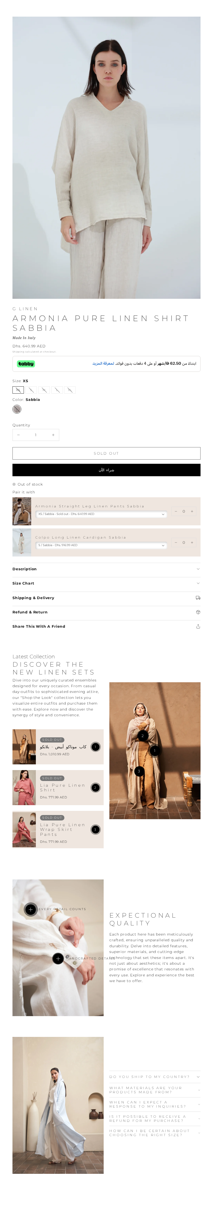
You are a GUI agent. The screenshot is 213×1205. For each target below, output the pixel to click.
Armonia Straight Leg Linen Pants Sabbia (90, 506)
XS (20, 391)
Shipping (18, 351)
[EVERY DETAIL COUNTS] (30, 909)
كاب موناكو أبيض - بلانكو (63, 746)
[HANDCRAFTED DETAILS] (58, 959)
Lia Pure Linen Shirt (63, 788)
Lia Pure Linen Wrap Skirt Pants (63, 829)
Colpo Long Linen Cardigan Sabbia (81, 537)
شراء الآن (106, 470)
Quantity (21, 425)
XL (72, 391)
